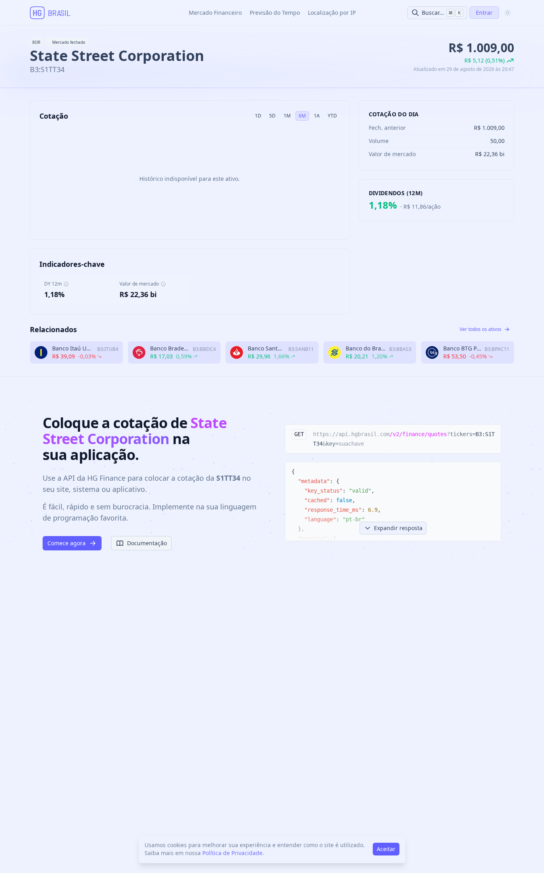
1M (287, 115)
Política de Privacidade (232, 853)
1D (258, 115)
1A (317, 115)
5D (272, 115)
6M (302, 115)
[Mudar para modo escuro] (507, 12)
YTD (332, 115)
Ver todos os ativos (480, 329)
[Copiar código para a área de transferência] (491, 434)
